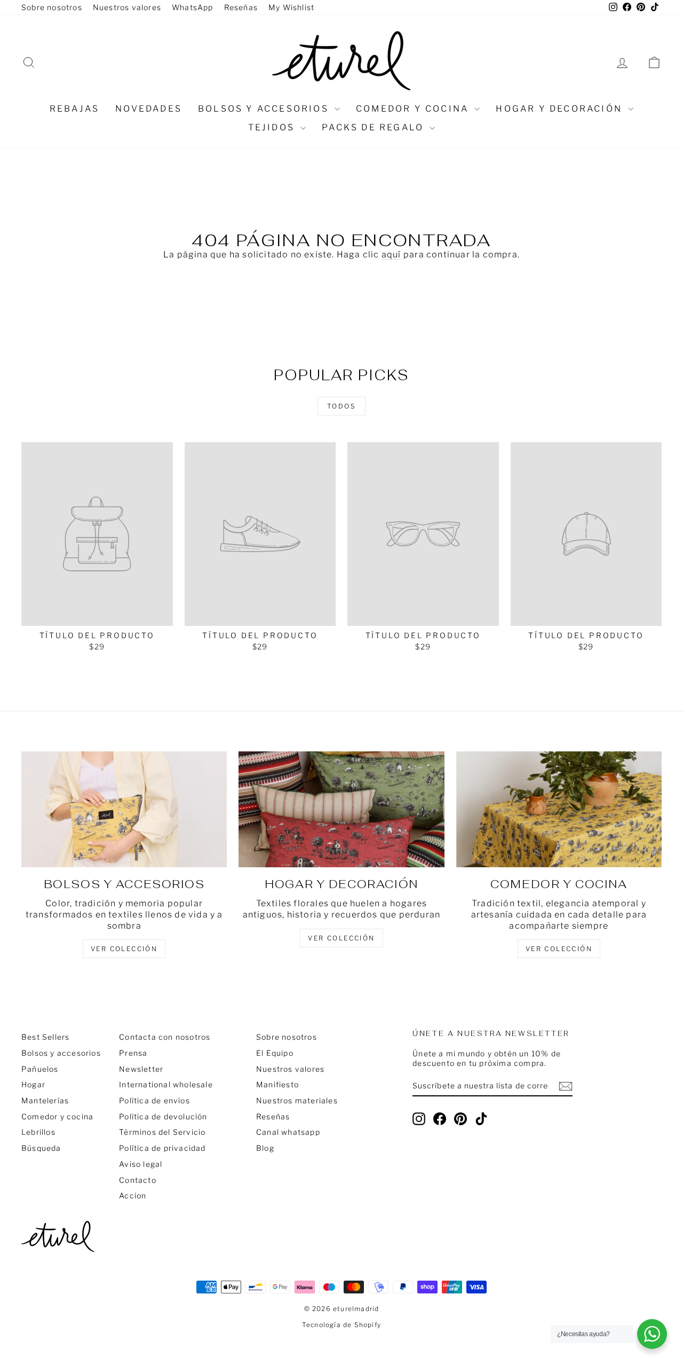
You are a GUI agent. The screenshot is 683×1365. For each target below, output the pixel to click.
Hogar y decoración (560, 109)
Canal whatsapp (288, 1131)
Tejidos (273, 127)
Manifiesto (277, 1084)
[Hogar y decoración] (341, 809)
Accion (132, 1195)
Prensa (133, 1052)
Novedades (148, 109)
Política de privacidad (162, 1147)
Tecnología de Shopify (341, 1325)
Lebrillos (38, 1131)
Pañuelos (40, 1068)
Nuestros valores (127, 7)
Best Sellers (45, 1036)
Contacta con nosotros (164, 1036)
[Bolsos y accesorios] (124, 809)
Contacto (137, 1179)
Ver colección (559, 949)
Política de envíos (154, 1100)
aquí (391, 254)
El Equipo (274, 1052)
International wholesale (166, 1084)
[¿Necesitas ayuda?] (652, 1334)
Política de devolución (163, 1116)
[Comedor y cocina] (559, 809)
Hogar (33, 1084)
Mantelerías (45, 1100)
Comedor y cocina (414, 109)
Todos (341, 406)
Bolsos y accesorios (265, 109)
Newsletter (141, 1068)
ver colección (124, 949)
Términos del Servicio (162, 1131)
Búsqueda (41, 1147)
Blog (265, 1147)
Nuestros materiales (297, 1100)
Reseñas (241, 7)
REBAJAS (74, 109)
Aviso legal (140, 1163)
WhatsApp (192, 7)
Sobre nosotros (51, 7)
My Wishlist (291, 7)
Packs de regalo (374, 127)
